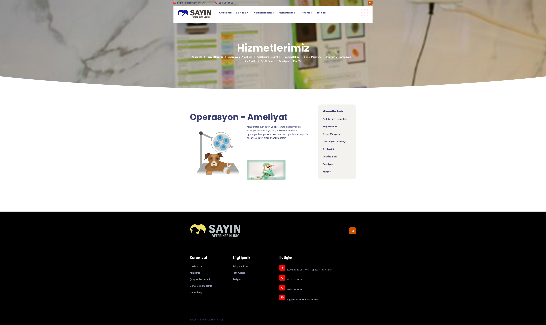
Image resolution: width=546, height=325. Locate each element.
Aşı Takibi (250, 61)
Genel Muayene (313, 56)
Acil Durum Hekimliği (269, 56)
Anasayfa (197, 56)
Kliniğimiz (195, 272)
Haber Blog (196, 292)
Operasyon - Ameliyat (240, 56)
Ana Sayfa (225, 12)
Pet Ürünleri (267, 61)
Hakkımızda (196, 266)
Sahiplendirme (263, 12)
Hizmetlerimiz (287, 12)
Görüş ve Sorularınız (201, 285)
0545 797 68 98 (225, 2)
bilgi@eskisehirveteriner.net (191, 2)
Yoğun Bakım (292, 56)
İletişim (321, 12)
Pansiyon (284, 61)
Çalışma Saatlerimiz (200, 279)
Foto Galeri (238, 272)
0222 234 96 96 (294, 279)
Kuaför (297, 61)
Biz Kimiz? (242, 12)
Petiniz (306, 12)
